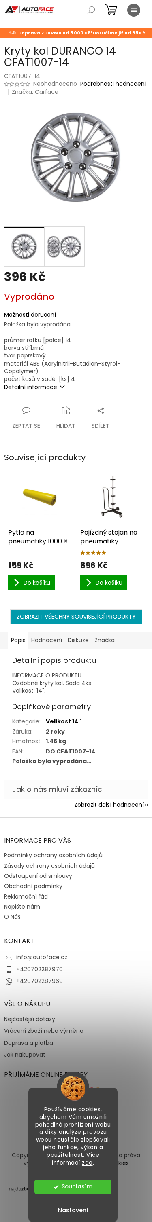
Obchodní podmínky (33, 886)
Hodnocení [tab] (46, 640)
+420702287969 (39, 981)
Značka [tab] (104, 640)
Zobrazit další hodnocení (109, 805)
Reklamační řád (26, 896)
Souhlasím (77, 1186)
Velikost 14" (63, 721)
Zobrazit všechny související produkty (76, 617)
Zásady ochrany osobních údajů (49, 866)
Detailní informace (30, 387)
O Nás (12, 917)
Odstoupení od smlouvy (38, 876)
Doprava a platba (28, 1043)
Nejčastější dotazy (29, 1019)
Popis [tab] (18, 640)
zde (87, 1163)
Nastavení (73, 1210)
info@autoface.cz (41, 957)
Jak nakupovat (24, 1055)
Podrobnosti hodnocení (113, 84)
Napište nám (22, 907)
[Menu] (134, 10)
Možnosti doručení (30, 315)
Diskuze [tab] (78, 640)
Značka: (35, 92)
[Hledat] (91, 10)
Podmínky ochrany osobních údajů (53, 855)
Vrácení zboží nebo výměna (43, 1031)
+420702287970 (39, 969)
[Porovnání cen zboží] (26, 1188)
